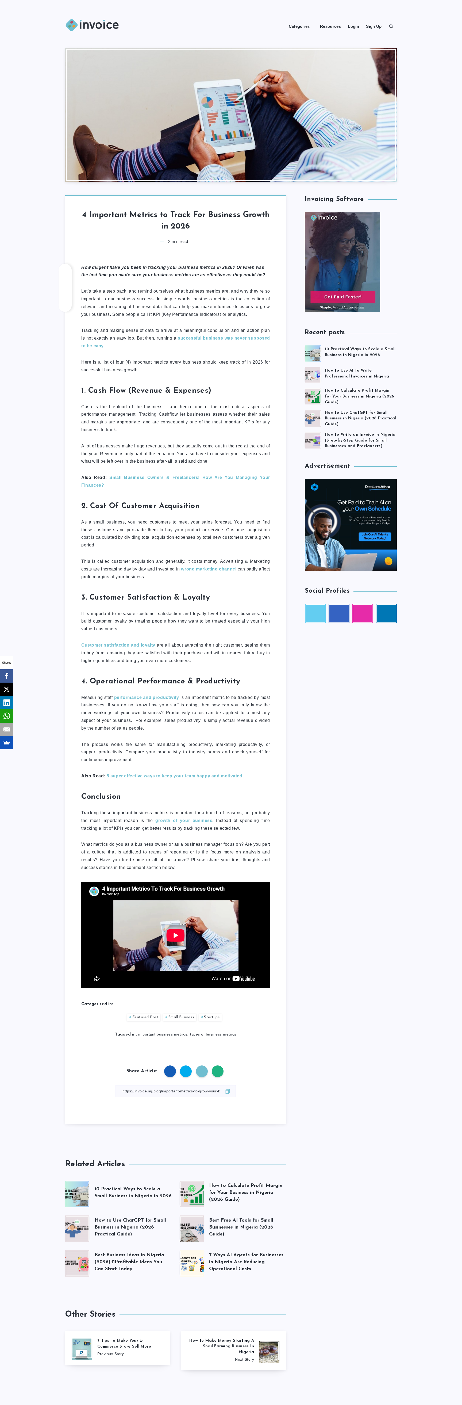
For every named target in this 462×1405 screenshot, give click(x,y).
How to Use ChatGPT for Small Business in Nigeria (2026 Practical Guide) (130, 1227)
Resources (330, 26)
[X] (6, 689)
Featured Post (145, 1017)
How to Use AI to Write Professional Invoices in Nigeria (357, 374)
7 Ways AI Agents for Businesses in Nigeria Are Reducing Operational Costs (246, 1262)
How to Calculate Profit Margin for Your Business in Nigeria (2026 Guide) (245, 1192)
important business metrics (162, 1034)
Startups (212, 1017)
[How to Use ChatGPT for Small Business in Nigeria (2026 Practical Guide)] (313, 417)
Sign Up (374, 26)
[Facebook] (6, 676)
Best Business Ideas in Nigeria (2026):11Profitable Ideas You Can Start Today (129, 1262)
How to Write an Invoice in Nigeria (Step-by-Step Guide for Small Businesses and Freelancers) (360, 440)
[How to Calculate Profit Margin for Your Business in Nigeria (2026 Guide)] (313, 395)
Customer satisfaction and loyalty (118, 645)
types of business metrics (213, 1034)
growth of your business (183, 820)
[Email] (6, 729)
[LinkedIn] (6, 702)
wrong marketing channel (208, 569)
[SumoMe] (6, 742)
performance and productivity (146, 697)
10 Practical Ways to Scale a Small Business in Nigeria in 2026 (360, 352)
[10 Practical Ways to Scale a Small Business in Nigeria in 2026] (313, 352)
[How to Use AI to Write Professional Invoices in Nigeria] (313, 374)
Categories (299, 26)
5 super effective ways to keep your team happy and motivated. (175, 776)
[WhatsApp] (6, 716)
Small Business (181, 1017)
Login (353, 26)
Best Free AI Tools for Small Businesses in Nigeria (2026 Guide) (241, 1227)
